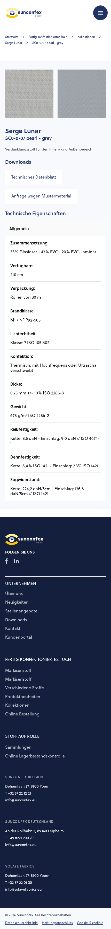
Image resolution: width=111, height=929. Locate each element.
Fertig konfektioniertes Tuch (48, 37)
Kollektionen (86, 37)
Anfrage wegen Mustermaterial (41, 196)
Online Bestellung (22, 714)
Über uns (14, 593)
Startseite (12, 37)
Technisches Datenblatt (33, 177)
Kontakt (12, 628)
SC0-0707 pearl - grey (47, 42)
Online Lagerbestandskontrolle (35, 756)
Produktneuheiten (22, 696)
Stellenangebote (21, 611)
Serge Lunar (13, 42)
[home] (22, 13)
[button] (100, 12)
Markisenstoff (18, 670)
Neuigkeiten (17, 602)
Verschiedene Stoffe (24, 688)
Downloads (16, 620)
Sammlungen (18, 747)
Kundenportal (18, 637)
